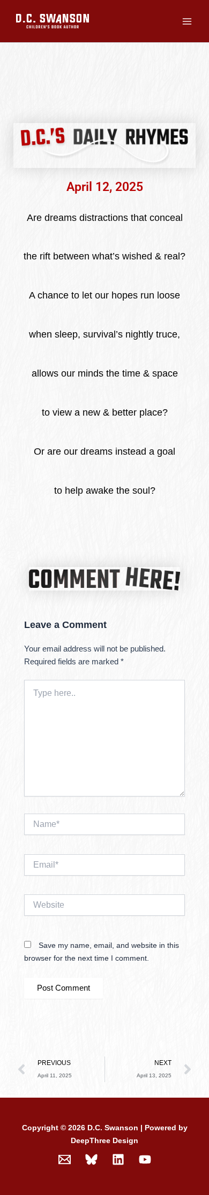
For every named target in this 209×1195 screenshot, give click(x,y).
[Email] (64, 1159)
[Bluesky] (91, 1159)
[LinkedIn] (118, 1159)
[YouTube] (145, 1159)
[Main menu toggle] (187, 21)
